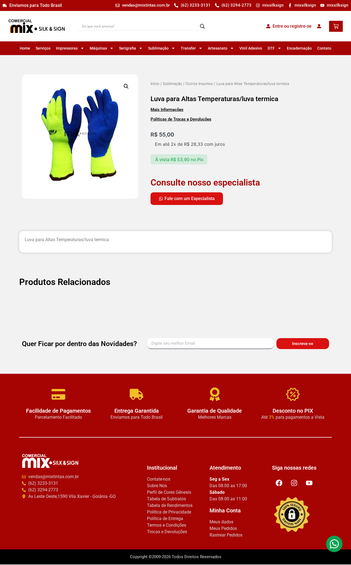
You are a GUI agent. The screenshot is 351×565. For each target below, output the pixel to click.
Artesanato (217, 48)
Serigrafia (127, 48)
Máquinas (98, 48)
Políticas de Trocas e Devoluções (181, 119)
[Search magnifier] (202, 26)
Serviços (43, 48)
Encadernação (299, 48)
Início (155, 83)
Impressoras (67, 48)
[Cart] (336, 26)
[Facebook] (279, 482)
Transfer (188, 48)
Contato (324, 48)
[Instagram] (294, 482)
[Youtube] (309, 482)
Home (25, 48)
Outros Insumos (199, 83)
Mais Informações (167, 109)
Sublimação (158, 48)
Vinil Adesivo (250, 48)
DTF (271, 48)
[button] (126, 86)
